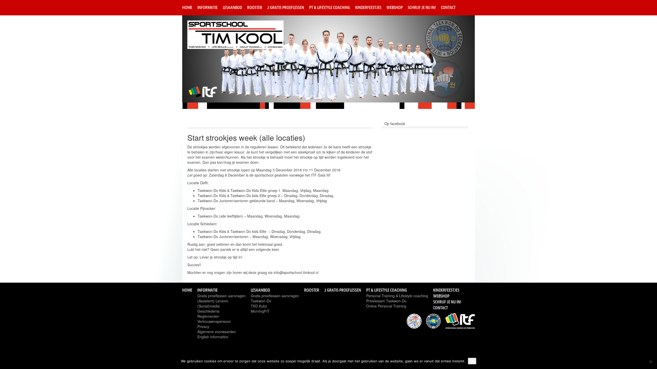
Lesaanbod (232, 7)
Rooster (254, 7)
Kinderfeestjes (368, 7)
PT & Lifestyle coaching (329, 7)
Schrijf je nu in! (422, 7)
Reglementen (208, 316)
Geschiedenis (208, 311)
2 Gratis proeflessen (285, 7)
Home (187, 7)
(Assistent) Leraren (212, 300)
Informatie (207, 7)
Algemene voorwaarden (216, 331)
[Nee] (650, 361)
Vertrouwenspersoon (214, 321)
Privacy (203, 326)
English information (212, 336)
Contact (448, 7)
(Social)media (208, 306)
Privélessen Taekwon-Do (386, 300)
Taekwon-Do (261, 300)
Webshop (395, 7)
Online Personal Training (386, 306)
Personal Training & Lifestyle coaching (397, 295)
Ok (472, 361)
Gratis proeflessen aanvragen (221, 295)
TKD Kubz (259, 306)
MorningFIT (260, 311)
